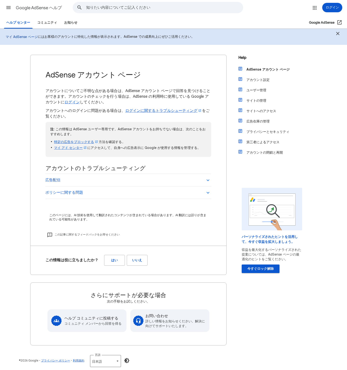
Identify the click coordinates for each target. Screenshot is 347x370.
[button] (8, 7)
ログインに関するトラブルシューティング (161, 110)
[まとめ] (338, 34)
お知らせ (70, 23)
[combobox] (164, 7)
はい (114, 260)
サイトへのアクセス (261, 111)
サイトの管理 (256, 100)
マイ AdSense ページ (22, 37)
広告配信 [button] (52, 180)
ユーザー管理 (256, 90)
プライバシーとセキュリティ (267, 132)
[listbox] (105, 361)
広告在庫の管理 (258, 121)
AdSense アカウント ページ (268, 69)
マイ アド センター (68, 148)
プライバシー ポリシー (55, 360)
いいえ (137, 260)
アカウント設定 (258, 80)
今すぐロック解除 (260, 269)
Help (242, 57)
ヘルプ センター (18, 23)
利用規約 (78, 360)
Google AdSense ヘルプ (39, 7)
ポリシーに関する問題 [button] (64, 192)
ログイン (72, 102)
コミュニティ (47, 23)
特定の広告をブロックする (74, 142)
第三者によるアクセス (262, 142)
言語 (98, 355)
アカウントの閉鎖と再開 (264, 152)
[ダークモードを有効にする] (126, 360)
